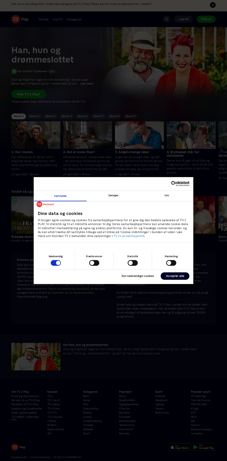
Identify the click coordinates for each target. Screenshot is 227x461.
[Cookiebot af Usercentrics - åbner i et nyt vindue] (173, 183)
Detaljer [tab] (114, 195)
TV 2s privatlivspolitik (129, 236)
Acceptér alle (175, 276)
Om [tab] (166, 195)
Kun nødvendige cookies (138, 276)
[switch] (94, 263)
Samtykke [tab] (60, 195)
